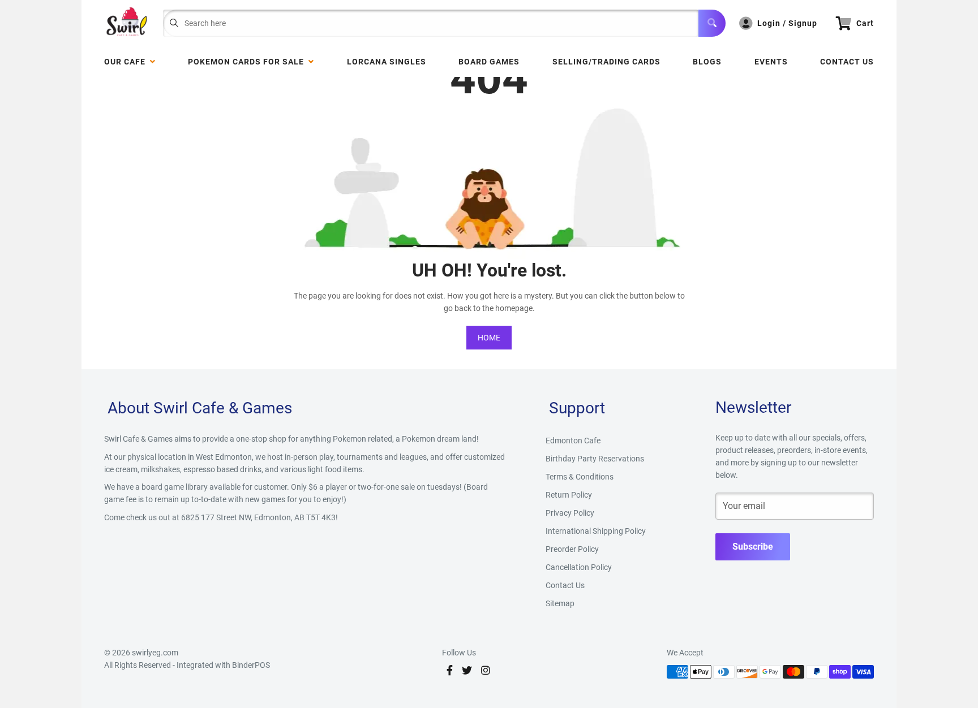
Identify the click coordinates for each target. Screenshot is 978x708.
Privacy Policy (570, 512)
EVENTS (771, 61)
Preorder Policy (572, 549)
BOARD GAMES (489, 61)
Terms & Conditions (580, 476)
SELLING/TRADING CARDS (606, 61)
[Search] (712, 23)
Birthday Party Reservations (595, 458)
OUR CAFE (127, 61)
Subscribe (752, 546)
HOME (489, 337)
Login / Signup (787, 23)
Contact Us (847, 61)
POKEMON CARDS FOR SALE (248, 61)
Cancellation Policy (579, 567)
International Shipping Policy (596, 531)
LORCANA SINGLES (386, 61)
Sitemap (560, 603)
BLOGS (707, 61)
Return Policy (569, 494)
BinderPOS (251, 665)
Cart (865, 23)
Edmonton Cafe (573, 440)
